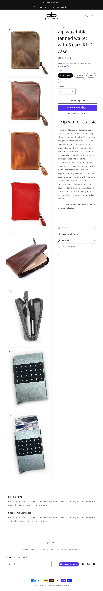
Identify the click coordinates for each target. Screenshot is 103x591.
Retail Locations (47, 549)
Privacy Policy (74, 549)
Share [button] (63, 255)
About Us (34, 549)
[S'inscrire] (48, 564)
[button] (5, 15)
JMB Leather (43, 585)
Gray (91, 75)
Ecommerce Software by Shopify (58, 585)
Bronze (80, 75)
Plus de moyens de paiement (77, 114)
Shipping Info (61, 549)
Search (25, 549)
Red (62, 81)
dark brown (65, 75)
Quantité (61, 87)
